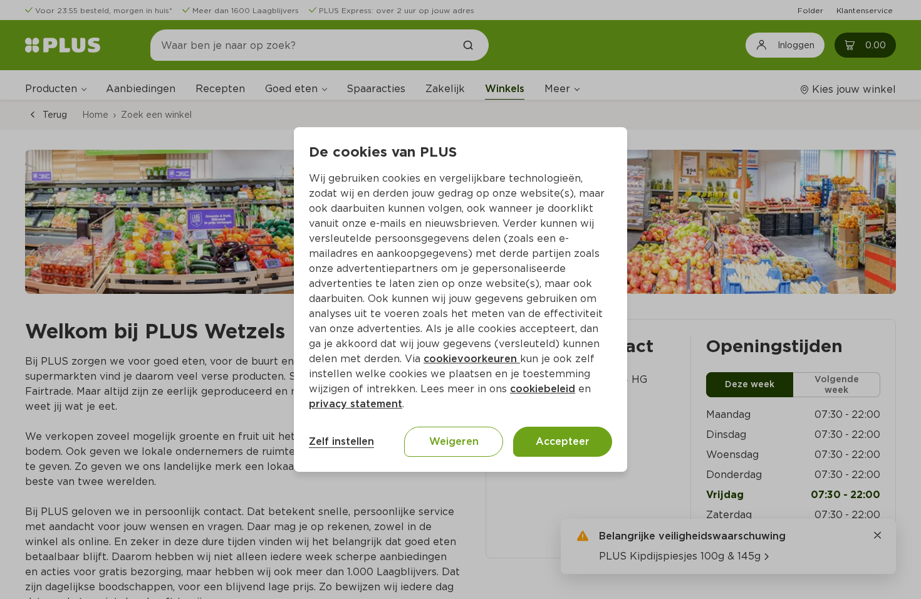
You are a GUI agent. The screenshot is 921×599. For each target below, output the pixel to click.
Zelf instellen (341, 441)
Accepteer (563, 441)
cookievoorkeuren (472, 359)
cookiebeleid (542, 389)
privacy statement (355, 404)
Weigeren (454, 441)
